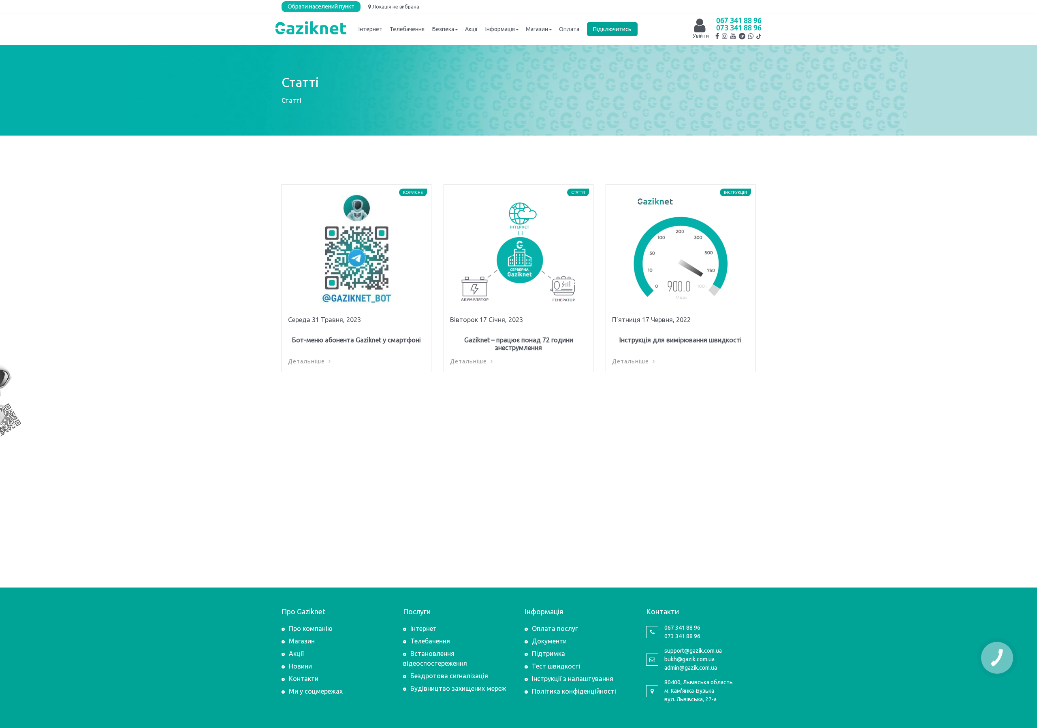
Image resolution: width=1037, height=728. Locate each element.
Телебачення (407, 29)
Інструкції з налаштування (572, 678)
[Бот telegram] (742, 36)
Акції (471, 29)
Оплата (569, 29)
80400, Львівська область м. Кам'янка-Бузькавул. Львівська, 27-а (698, 691)
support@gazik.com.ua (693, 650)
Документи (549, 641)
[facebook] (717, 36)
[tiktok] (758, 36)
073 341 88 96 (739, 27)
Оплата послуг (555, 628)
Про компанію (311, 628)
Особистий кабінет (700, 21)
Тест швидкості (556, 666)
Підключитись (612, 29)
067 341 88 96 (739, 20)
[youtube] (733, 36)
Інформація (500, 29)
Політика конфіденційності (574, 691)
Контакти (303, 678)
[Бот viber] (751, 36)
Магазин (537, 29)
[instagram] (725, 36)
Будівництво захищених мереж (458, 688)
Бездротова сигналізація (449, 675)
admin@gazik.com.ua (690, 667)
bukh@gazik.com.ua (689, 659)
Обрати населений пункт (321, 6)
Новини (300, 666)
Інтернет (370, 29)
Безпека (443, 29)
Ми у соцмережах (316, 691)
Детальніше (307, 361)
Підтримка (548, 653)
